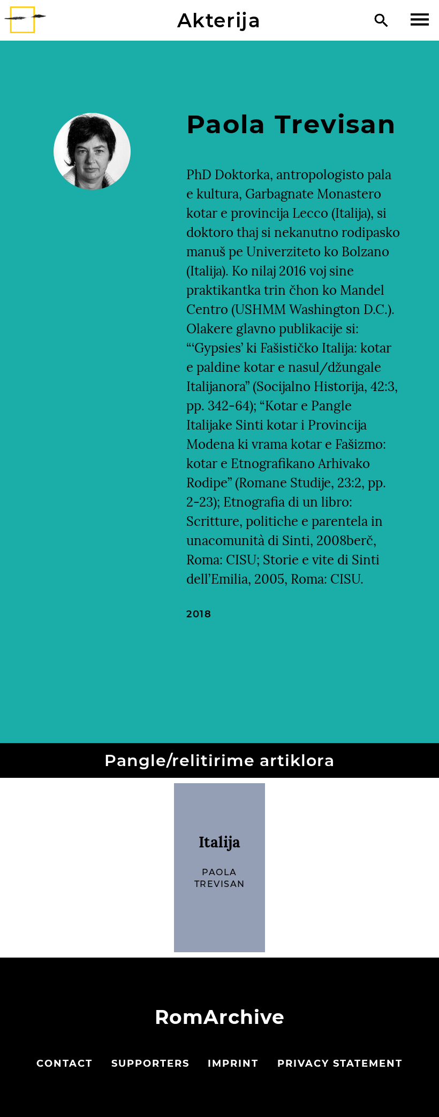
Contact (64, 1063)
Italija (219, 842)
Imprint (233, 1063)
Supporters (150, 1063)
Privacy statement (340, 1063)
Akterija (219, 20)
